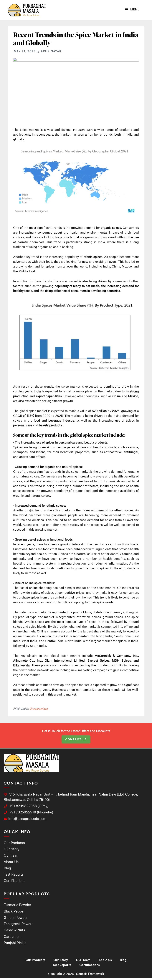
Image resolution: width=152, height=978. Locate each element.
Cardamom (13, 936)
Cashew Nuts (14, 930)
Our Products (14, 843)
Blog (7, 868)
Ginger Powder (16, 917)
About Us (11, 862)
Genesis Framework (90, 974)
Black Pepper (14, 911)
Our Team (11, 855)
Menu (135, 9)
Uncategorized (38, 708)
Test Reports (14, 874)
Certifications (14, 881)
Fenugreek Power (18, 924)
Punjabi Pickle (15, 943)
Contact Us (76, 739)
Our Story (11, 849)
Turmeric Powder (17, 905)
